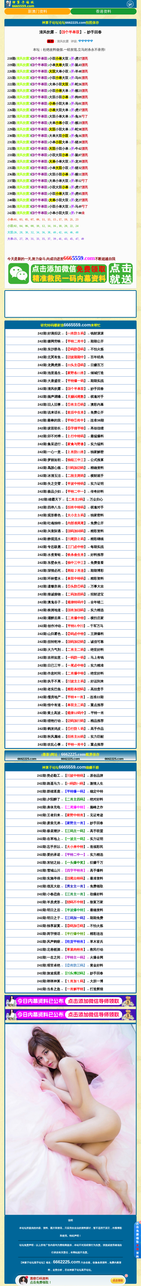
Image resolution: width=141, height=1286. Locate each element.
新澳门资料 (37, 11)
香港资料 (103, 11)
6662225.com (26, 758)
